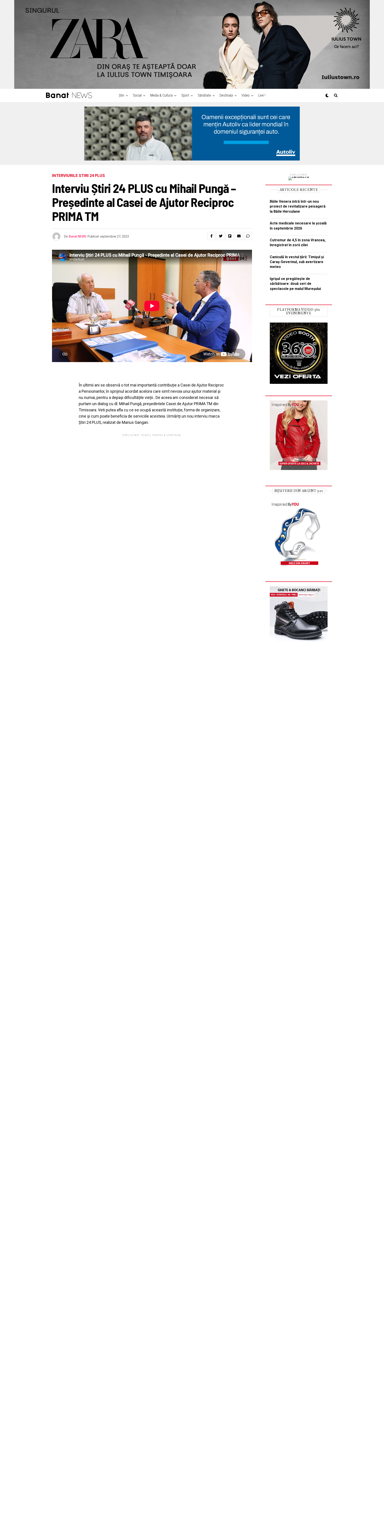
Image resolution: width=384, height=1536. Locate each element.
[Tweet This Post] (221, 236)
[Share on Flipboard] (230, 236)
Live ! (261, 95)
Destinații (226, 95)
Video (246, 95)
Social (137, 95)
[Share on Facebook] (212, 236)
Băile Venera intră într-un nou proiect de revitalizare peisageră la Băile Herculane (298, 206)
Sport (185, 95)
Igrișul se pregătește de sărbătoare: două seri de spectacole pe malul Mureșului (295, 284)
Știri (121, 95)
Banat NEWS (77, 236)
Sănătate (204, 95)
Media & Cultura (161, 95)
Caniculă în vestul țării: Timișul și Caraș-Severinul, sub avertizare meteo (297, 262)
